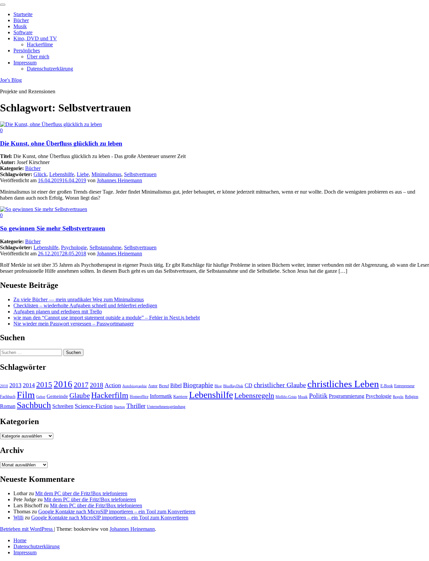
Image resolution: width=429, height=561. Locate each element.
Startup (119, 407)
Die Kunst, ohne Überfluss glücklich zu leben (61, 143)
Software (23, 32)
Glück (40, 174)
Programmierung (346, 396)
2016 (63, 384)
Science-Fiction (94, 406)
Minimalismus (106, 174)
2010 (4, 386)
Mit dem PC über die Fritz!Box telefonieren (81, 493)
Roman (7, 406)
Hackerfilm (109, 395)
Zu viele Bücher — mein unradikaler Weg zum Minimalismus (78, 299)
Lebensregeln (254, 395)
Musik (20, 26)
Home (19, 540)
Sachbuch (34, 405)
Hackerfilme (40, 44)
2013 (15, 385)
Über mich (38, 56)
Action (113, 385)
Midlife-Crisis (286, 397)
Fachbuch (7, 396)
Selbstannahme (105, 247)
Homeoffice (139, 396)
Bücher (21, 20)
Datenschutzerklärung (50, 68)
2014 (29, 385)
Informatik (161, 396)
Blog (218, 386)
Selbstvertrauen (140, 174)
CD (248, 385)
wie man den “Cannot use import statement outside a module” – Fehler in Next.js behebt (106, 317)
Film (26, 395)
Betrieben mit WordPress (27, 529)
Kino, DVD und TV (35, 38)
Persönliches (26, 50)
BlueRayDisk (233, 386)
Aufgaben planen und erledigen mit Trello (57, 311)
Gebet (40, 397)
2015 (44, 384)
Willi (18, 517)
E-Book (386, 386)
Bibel (176, 385)
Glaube (79, 396)
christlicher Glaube (280, 385)
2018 (96, 385)
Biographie (198, 385)
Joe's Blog (11, 80)
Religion (411, 396)
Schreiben (62, 406)
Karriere (180, 396)
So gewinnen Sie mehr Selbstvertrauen (52, 228)
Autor (153, 386)
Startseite (23, 14)
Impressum (25, 62)
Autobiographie (134, 386)
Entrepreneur (404, 386)
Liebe (83, 174)
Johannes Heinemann (119, 180)
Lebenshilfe (61, 174)
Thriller (135, 405)
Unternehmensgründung (166, 406)
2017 (81, 384)
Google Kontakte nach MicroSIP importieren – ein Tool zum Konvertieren (116, 511)
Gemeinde (57, 396)
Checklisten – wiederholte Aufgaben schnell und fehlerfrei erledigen (85, 305)
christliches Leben (343, 383)
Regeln (398, 397)
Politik (318, 395)
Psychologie (74, 247)
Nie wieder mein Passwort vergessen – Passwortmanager (73, 323)
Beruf (164, 385)
